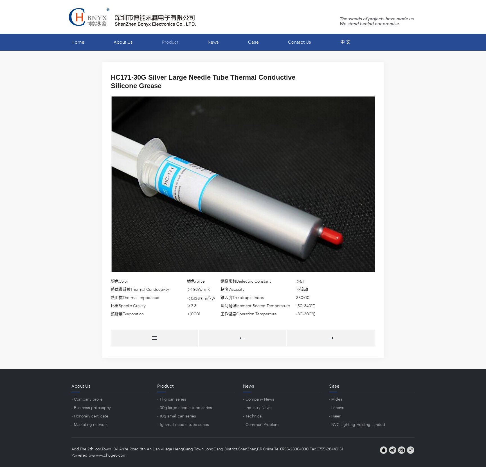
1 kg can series (173, 399)
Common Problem (262, 425)
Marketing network (91, 425)
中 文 (345, 42)
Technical (254, 416)
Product (170, 42)
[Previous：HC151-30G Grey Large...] (243, 338)
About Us (123, 42)
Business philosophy (92, 408)
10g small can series (178, 416)
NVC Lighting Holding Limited (358, 425)
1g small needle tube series (184, 425)
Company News (260, 399)
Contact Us (299, 42)
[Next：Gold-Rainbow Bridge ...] (331, 338)
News (213, 42)
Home (77, 42)
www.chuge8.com (110, 455)
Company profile (88, 399)
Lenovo (337, 408)
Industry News (259, 408)
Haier (336, 416)
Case (253, 42)
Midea (336, 399)
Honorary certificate (91, 416)
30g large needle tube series (186, 408)
